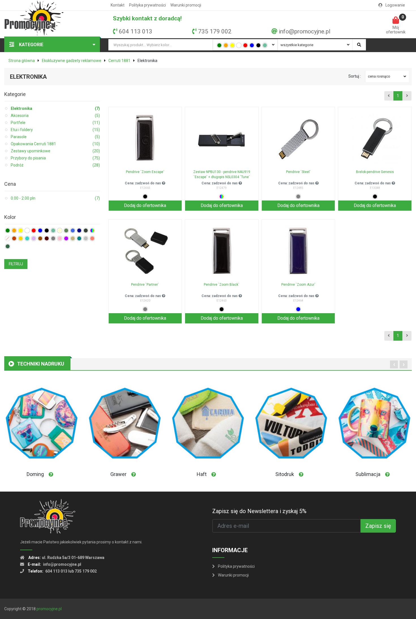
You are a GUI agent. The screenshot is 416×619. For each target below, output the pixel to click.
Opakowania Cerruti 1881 (55, 144)
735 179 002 (214, 31)
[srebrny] (85, 238)
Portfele (55, 122)
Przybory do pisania (55, 158)
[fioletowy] (66, 238)
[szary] (53, 238)
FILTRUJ (16, 264)
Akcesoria (55, 115)
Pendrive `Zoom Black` (221, 285)
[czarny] (258, 45)
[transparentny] (7, 238)
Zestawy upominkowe (55, 151)
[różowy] (59, 238)
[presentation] (394, 364)
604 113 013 (135, 31)
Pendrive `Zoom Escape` (145, 172)
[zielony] (219, 45)
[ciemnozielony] (7, 246)
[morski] (79, 238)
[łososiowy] (92, 238)
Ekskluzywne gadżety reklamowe (71, 60)
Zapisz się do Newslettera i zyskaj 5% (259, 511)
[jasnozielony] (264, 45)
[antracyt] (85, 230)
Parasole (55, 137)
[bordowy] (46, 238)
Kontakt (118, 5)
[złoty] (20, 238)
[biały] (238, 45)
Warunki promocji (185, 5)
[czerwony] (245, 45)
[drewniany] (14, 238)
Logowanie (395, 5)
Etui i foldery (55, 129)
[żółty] (232, 45)
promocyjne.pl (49, 609)
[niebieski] (251, 45)
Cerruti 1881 (119, 60)
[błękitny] (72, 230)
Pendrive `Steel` (298, 172)
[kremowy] (59, 230)
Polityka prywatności (147, 5)
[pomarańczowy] (225, 45)
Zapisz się (378, 525)
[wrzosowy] (33, 238)
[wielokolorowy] (92, 230)
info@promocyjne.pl (304, 31)
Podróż (55, 165)
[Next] (407, 96)
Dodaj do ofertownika (145, 205)
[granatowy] (79, 230)
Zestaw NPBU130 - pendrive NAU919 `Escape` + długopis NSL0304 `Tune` (221, 174)
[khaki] (66, 230)
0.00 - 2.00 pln (55, 198)
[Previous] (388, 96)
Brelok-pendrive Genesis (375, 172)
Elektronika (55, 108)
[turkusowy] (27, 238)
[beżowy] (72, 238)
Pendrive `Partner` (145, 285)
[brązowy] (40, 238)
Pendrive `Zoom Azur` (298, 285)
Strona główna (21, 60)
